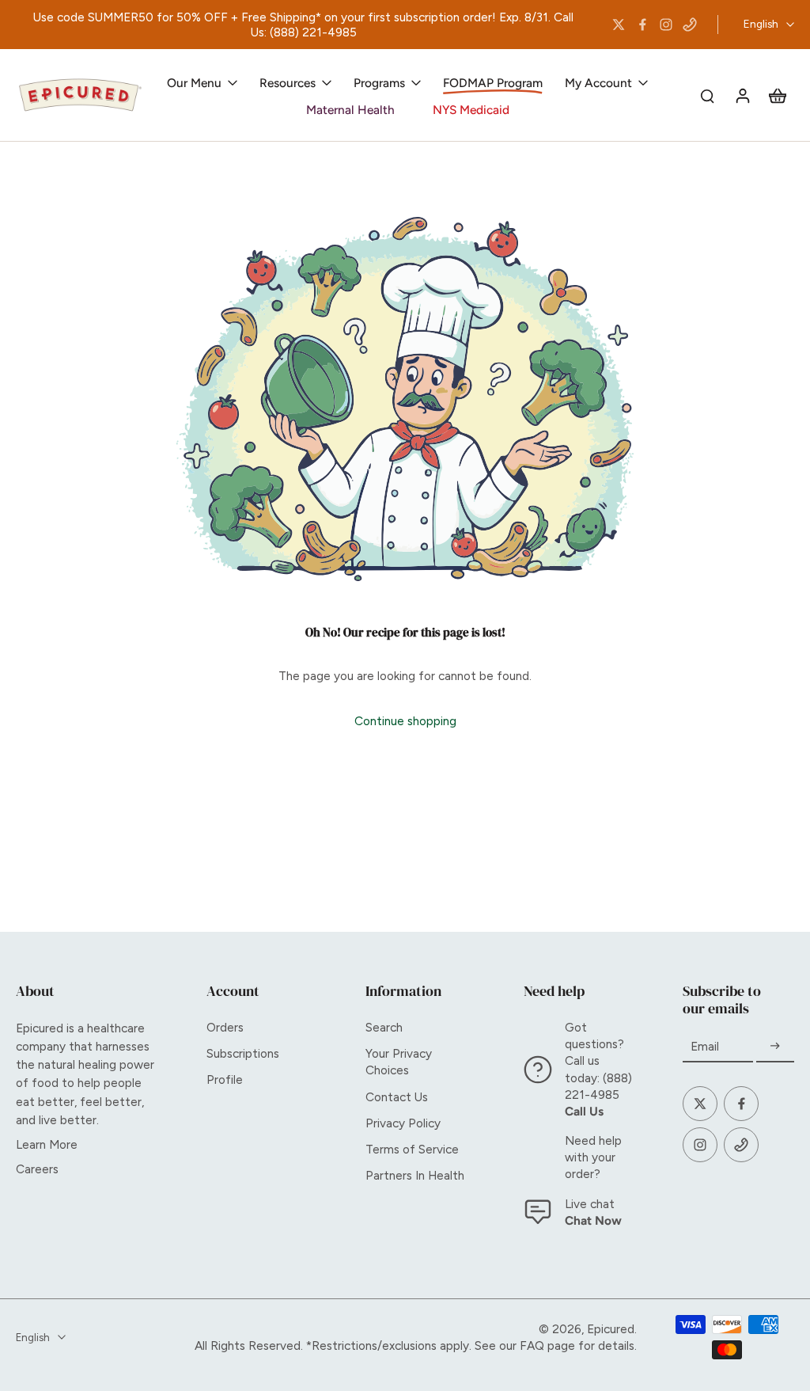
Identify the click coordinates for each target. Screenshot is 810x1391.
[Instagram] (666, 24)
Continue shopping (405, 720)
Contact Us (396, 1096)
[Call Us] (690, 24)
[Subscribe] (775, 1046)
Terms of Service (412, 1149)
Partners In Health (414, 1175)
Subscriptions (242, 1053)
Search (384, 1027)
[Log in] (742, 95)
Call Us (584, 1111)
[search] (707, 95)
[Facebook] (642, 24)
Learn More (47, 1144)
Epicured (610, 1328)
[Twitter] (618, 24)
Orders (225, 1027)
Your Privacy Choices (398, 1061)
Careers (37, 1168)
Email (705, 1046)
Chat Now (593, 1220)
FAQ (532, 1345)
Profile (224, 1079)
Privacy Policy (403, 1123)
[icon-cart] (776, 95)
